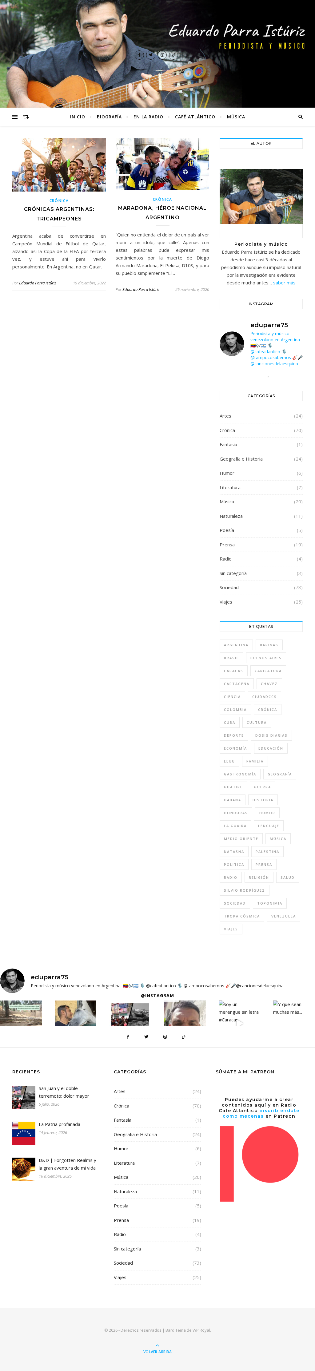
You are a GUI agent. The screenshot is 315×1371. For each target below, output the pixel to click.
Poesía (227, 530)
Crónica (59, 200)
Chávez (269, 683)
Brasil (231, 658)
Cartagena (236, 683)
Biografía (109, 117)
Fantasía (228, 444)
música (278, 838)
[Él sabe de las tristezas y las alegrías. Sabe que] (76, 1025)
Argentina (236, 645)
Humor (227, 473)
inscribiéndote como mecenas (261, 1113)
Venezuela (283, 916)
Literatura (230, 487)
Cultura (257, 722)
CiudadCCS (264, 696)
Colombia (235, 709)
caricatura (268, 670)
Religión (259, 877)
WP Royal (201, 1330)
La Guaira (235, 825)
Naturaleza (231, 516)
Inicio (77, 117)
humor (267, 812)
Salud (288, 877)
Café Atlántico (195, 117)
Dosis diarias (271, 735)
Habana (232, 800)
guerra (262, 787)
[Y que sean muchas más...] (294, 1008)
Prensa (227, 544)
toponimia (269, 903)
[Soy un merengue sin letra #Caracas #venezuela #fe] (240, 1024)
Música (236, 117)
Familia (255, 761)
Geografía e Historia (241, 459)
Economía (235, 748)
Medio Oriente (241, 838)
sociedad (235, 903)
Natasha (234, 851)
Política (234, 864)
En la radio (148, 117)
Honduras (236, 812)
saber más (284, 282)
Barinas (269, 645)
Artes (225, 416)
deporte (234, 735)
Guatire (233, 787)
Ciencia (232, 696)
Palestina (267, 851)
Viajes (226, 602)
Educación (270, 748)
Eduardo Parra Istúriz (37, 283)
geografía (280, 774)
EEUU (229, 761)
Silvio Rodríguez (244, 890)
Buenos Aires (266, 658)
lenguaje (268, 825)
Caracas (233, 670)
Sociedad (229, 587)
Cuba (229, 722)
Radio (226, 559)
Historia (263, 800)
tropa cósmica (242, 916)
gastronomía (240, 774)
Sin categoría (233, 573)
